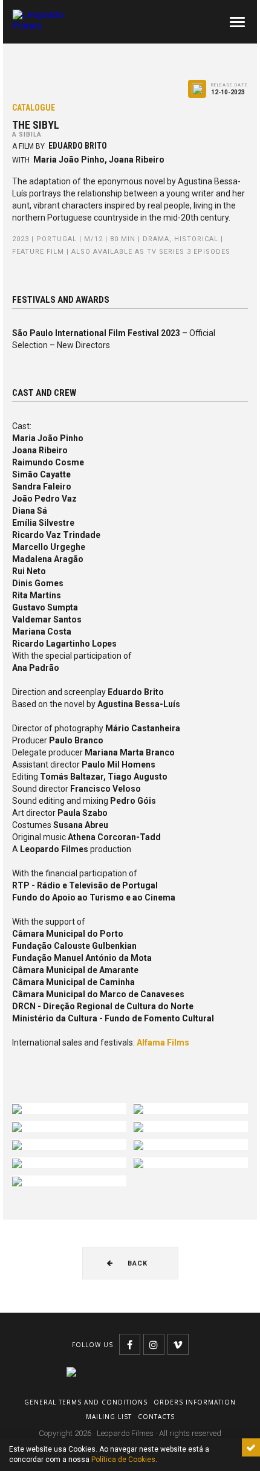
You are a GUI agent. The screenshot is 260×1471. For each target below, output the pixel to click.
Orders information (195, 1402)
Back (136, 1263)
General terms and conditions (86, 1402)
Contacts (156, 1416)
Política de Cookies (123, 1459)
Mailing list (109, 1416)
